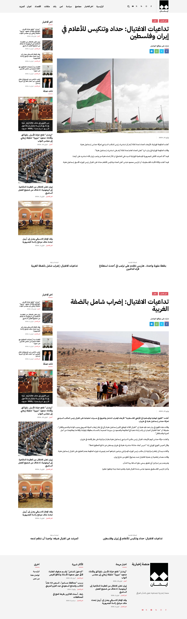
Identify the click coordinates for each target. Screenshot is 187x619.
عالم (155, 21)
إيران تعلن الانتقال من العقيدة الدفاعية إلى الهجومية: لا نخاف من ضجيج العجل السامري (30, 44)
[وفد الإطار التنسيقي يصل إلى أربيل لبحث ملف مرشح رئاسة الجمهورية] (47, 58)
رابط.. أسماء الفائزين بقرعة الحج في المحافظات (68, 595)
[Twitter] (136, 6)
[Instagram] (146, 6)
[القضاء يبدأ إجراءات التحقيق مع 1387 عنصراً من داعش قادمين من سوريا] (47, 70)
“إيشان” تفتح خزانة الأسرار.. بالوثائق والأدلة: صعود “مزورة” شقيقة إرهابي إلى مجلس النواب (29, 31)
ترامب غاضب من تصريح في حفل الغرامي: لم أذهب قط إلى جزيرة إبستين (29, 81)
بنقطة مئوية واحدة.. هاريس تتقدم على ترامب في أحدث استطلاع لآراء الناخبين (132, 267)
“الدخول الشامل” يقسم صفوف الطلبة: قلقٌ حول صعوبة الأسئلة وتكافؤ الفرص (65, 573)
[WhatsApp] (157, 51)
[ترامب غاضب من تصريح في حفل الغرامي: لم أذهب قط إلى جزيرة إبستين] (47, 83)
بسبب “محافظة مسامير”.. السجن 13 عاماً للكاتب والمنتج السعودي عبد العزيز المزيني (64, 584)
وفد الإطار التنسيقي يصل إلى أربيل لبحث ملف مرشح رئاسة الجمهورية (30, 56)
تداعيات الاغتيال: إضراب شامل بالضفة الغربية (54, 265)
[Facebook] (151, 6)
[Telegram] (152, 51)
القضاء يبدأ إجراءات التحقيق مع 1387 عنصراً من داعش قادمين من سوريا (29, 69)
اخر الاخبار (37, 49)
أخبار (38, 36)
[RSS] (141, 6)
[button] (128, 6)
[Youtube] (133, 6)
